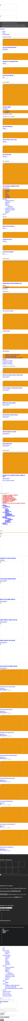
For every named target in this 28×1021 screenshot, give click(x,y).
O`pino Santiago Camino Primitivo (8, 578)
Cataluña (7, 190)
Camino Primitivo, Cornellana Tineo (6, 847)
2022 (5, 888)
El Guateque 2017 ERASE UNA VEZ (6, 801)
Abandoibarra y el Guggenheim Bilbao (10, 61)
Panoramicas (8, 515)
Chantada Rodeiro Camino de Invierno (10, 414)
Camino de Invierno (6, 389)
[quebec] (15, 864)
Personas (10, 519)
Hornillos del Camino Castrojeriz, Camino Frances (13, 374)
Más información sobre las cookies (14, 357)
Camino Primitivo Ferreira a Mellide (8, 619)
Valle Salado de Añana (8, 480)
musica (12, 897)
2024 (9, 888)
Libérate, (5, 502)
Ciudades (4, 63)
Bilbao (21, 888)
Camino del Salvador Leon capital (9, 431)
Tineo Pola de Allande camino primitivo (7, 778)
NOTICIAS (5, 516)
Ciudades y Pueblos (6, 930)
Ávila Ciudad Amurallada (7, 126)
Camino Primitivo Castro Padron (6, 709)
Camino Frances (12, 894)
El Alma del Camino (6, 331)
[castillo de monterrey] (9, 864)
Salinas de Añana (7, 107)
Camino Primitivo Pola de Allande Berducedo (8, 755)
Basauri (17, 888)
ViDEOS (4, 214)
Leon (6, 193)
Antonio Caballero (6, 351)
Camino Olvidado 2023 (7, 443)
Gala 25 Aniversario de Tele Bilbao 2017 (7, 824)
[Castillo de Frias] (3, 871)
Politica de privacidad (10, 356)
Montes (7, 203)
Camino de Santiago (6, 187)
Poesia (7, 509)
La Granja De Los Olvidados (8, 251)
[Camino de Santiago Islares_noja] (3, 864)
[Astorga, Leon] (9, 871)
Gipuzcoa (7, 111)
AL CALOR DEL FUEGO (8, 501)
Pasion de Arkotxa (9, 200)
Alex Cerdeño (2, 688)
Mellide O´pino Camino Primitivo (9, 402)
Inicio (4, 505)
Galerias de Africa (9, 208)
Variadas (5, 199)
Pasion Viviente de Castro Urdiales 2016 (12, 283)
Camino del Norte (5, 891)
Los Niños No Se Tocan (7, 239)
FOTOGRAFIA (6, 512)
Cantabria (7, 197)
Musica (4, 227)
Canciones (4, 141)
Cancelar (2, 1018)
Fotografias (5, 156)
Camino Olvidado (20, 894)
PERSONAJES (8, 518)
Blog (3, 929)
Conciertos (8, 511)
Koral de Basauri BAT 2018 (8, 75)
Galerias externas (10, 515)
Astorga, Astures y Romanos (8, 226)
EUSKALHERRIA (6, 34)
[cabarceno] (22, 864)
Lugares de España (7, 114)
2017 (1, 888)
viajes (16, 897)
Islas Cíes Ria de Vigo (7, 154)
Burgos (7, 194)
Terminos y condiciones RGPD (12, 354)
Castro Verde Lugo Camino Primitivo (8, 666)
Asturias (7, 196)
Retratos (7, 205)
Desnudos (10, 206)
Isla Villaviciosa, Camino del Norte (11, 186)
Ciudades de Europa (10, 209)
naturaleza (8, 522)
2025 (11, 888)
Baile (6, 508)
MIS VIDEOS (4, 931)
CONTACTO (5, 288)
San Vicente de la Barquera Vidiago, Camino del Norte (14, 475)
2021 (3, 888)
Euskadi (9, 897)
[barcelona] (15, 871)
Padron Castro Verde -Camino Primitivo (7, 686)
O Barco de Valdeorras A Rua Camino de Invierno (12, 387)
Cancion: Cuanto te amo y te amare (10, 139)
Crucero (7, 513)
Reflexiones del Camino (9, 500)
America (4, 989)
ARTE (3, 77)
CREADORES (8, 520)
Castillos (7, 211)
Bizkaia (24, 888)
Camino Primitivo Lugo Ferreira (7, 640)
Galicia (7, 191)
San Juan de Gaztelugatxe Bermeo (9, 47)
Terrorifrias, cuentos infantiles (8, 558)
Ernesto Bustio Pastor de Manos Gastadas (14, 503)
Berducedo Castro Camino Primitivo (7, 732)
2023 (7, 888)
